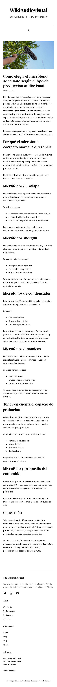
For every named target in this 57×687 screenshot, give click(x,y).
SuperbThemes (45, 681)
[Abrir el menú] (28, 30)
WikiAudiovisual (28, 10)
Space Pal (10, 121)
